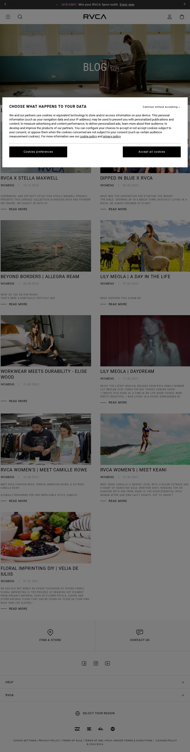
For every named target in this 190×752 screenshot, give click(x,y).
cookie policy (88, 136)
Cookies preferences (38, 151)
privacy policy (112, 136)
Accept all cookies (152, 151)
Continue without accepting (160, 106)
